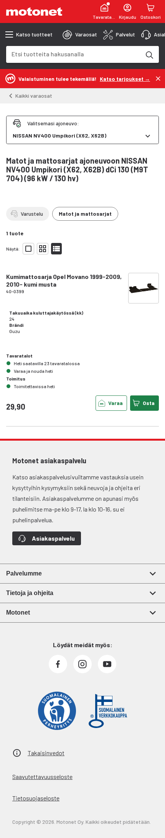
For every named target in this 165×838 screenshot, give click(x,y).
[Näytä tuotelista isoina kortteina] (28, 248)
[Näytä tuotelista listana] (56, 248)
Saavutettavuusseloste (42, 776)
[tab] (79, 34)
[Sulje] (158, 78)
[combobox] (73, 54)
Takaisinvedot (46, 752)
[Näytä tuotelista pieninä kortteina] (42, 248)
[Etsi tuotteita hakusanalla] (148, 54)
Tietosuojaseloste (35, 798)
